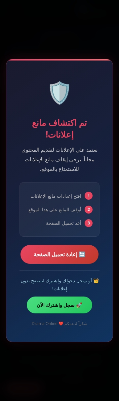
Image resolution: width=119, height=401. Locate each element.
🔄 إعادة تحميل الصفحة (59, 254)
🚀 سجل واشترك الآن (59, 304)
